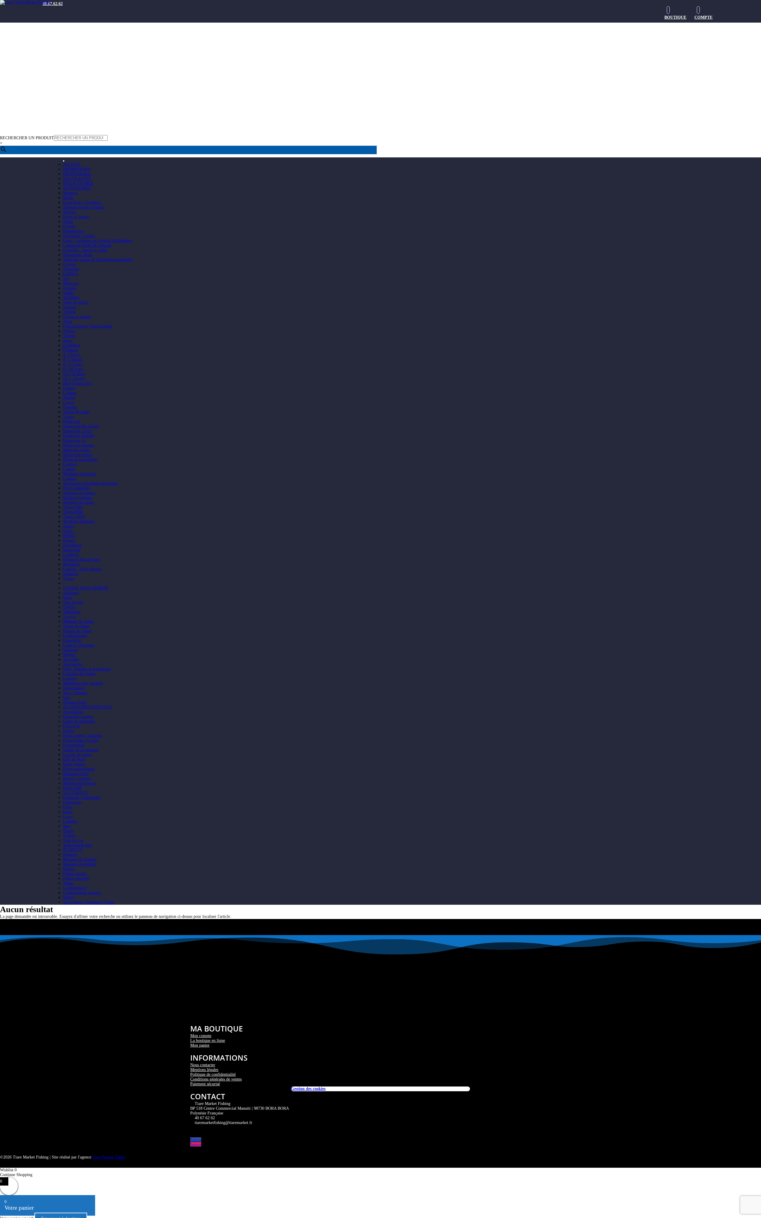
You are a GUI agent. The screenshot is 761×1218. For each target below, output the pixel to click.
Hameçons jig (74, 440)
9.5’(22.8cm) (74, 374)
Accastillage (73, 712)
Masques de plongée (80, 859)
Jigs (66, 278)
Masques (70, 854)
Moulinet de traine (78, 502)
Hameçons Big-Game (81, 426)
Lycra (68, 816)
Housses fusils (75, 702)
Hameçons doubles (78, 435)
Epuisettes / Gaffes (79, 236)
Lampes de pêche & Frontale (87, 245)
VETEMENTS (75, 792)
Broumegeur (73, 231)
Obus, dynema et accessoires (87, 669)
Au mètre (71, 659)
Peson (68, 221)
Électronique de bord (80, 740)
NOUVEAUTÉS (77, 178)
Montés (69, 654)
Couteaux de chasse (79, 673)
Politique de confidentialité (213, 1074)
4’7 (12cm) (72, 359)
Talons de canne (76, 412)
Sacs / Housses (75, 693)
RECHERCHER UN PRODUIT (27, 138)
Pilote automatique (79, 769)
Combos (70, 393)
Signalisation (74, 688)
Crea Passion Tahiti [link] (108, 1157)
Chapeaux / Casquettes (81, 797)
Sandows (70, 650)
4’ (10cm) (71, 355)
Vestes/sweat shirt (77, 845)
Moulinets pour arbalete (83, 683)
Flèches (69, 607)
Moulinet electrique (79, 474)
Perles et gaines (76, 217)
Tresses (69, 336)
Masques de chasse (78, 621)
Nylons (69, 331)
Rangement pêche (77, 255)
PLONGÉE (72, 850)
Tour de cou (73, 840)
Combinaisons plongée (82, 892)
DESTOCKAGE (77, 174)
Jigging (69, 397)
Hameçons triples (77, 455)
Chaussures (72, 802)
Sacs (66, 697)
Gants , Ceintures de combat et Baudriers (97, 240)
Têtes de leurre (75, 302)
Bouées (69, 540)
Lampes (69, 478)
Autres (68, 526)
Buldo (68, 197)
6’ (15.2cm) (73, 364)
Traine (68, 416)
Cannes (69, 388)
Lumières (71, 554)
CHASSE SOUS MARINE (86, 588)
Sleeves (69, 212)
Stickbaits (71, 297)
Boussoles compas (78, 716)
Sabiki (68, 293)
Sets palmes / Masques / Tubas (88, 902)
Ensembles (72, 640)
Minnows (70, 283)
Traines (69, 312)
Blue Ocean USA (77, 383)
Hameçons (71, 421)
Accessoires (72, 664)
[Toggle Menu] (63, 161)
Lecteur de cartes (77, 754)
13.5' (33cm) (74, 378)
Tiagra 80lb (73, 512)
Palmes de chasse (77, 631)
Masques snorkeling (79, 864)
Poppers (69, 288)
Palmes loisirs (74, 873)
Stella (68, 531)
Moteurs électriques (79, 783)
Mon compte (200, 1036)
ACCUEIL (72, 164)
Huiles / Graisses (77, 778)
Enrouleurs (72, 545)
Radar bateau (74, 764)
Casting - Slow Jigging (82, 569)
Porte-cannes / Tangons (82, 735)
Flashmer (70, 350)
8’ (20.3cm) (73, 369)
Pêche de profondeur (80, 459)
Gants (68, 812)
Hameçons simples (78, 445)
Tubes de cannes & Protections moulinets (97, 259)
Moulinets (71, 564)
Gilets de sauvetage (79, 721)
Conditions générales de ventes (216, 1079)
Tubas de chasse (76, 626)
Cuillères (70, 274)
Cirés (67, 807)
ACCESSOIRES (77, 188)
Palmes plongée (76, 878)
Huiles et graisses (77, 497)
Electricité (71, 726)
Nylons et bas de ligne (81, 559)
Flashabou (71, 345)
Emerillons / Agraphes (81, 202)
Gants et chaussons (78, 645)
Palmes (69, 869)
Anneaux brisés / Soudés (83, 207)
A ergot (69, 616)
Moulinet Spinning (79, 521)
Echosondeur (74, 745)
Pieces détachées (76, 488)
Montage (70, 193)
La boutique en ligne (207, 1040)
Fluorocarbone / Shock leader (88, 326)
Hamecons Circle (77, 431)
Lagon (68, 402)
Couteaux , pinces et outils (85, 250)
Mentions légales (204, 1069)
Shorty (68, 897)
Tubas (68, 883)
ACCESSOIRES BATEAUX (87, 707)
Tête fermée (73, 602)
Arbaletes (71, 593)
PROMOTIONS (76, 169)
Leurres (69, 264)
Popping (70, 407)
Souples (69, 307)
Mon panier (200, 1045)
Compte (703, 17)
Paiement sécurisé (205, 1084)
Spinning (70, 574)
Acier (67, 321)
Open (67, 597)
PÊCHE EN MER (78, 183)
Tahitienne (72, 612)
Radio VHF (72, 788)
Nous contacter (202, 1065)
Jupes (67, 340)
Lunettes (70, 821)
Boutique (675, 17)
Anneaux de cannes (79, 493)
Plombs (69, 226)
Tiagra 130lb (74, 516)
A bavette (71, 269)
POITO (69, 535)
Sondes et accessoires (80, 750)
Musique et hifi (76, 773)
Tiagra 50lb (73, 507)
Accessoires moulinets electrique (90, 483)
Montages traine (76, 450)
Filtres (68, 731)
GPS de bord (74, 759)
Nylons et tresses (77, 316)
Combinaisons (75, 635)
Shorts (68, 831)
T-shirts (69, 835)
